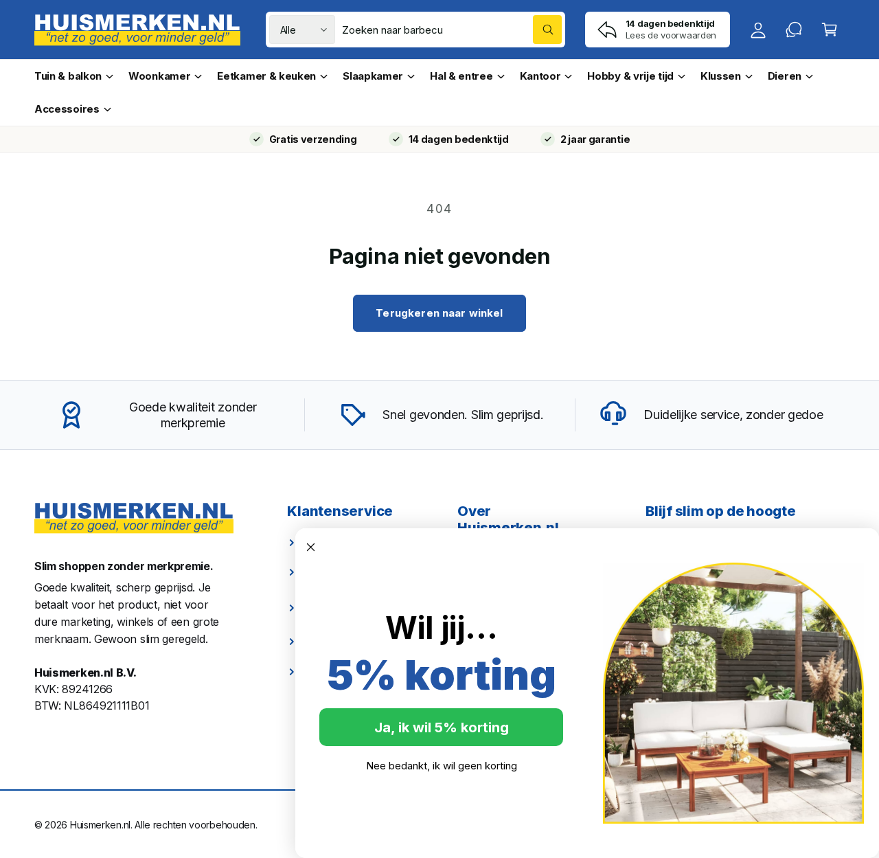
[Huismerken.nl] (133, 518)
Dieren (784, 75)
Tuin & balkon (68, 75)
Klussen (720, 75)
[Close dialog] (310, 547)
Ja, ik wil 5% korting (441, 727)
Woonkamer (159, 75)
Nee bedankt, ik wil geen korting (441, 765)
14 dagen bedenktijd (459, 139)
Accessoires (67, 108)
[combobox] (452, 29)
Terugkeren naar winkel (439, 312)
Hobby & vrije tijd (630, 75)
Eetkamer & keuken (266, 75)
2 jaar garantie (595, 139)
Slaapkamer (373, 75)
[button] (829, 29)
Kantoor (540, 75)
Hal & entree (461, 75)
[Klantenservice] (794, 29)
